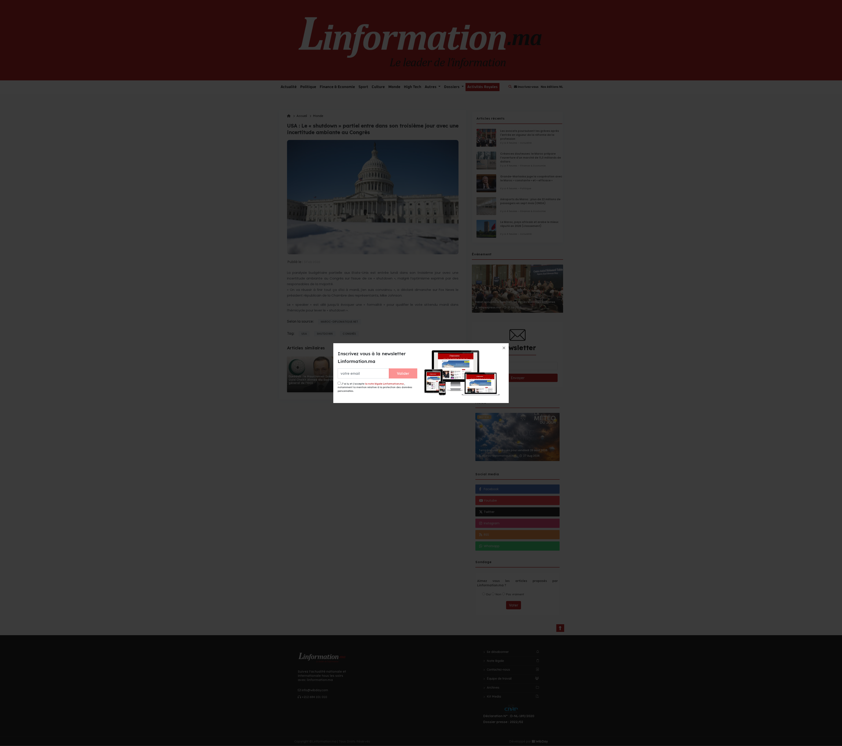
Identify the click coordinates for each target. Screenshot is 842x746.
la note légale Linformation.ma (384, 383)
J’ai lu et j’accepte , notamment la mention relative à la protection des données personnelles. (375, 387)
